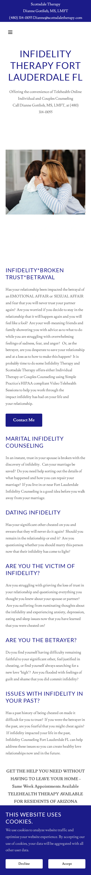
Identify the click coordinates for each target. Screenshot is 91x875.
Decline (24, 864)
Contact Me (24, 420)
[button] (15, 32)
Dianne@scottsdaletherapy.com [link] (57, 17)
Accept (67, 864)
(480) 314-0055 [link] (20, 17)
